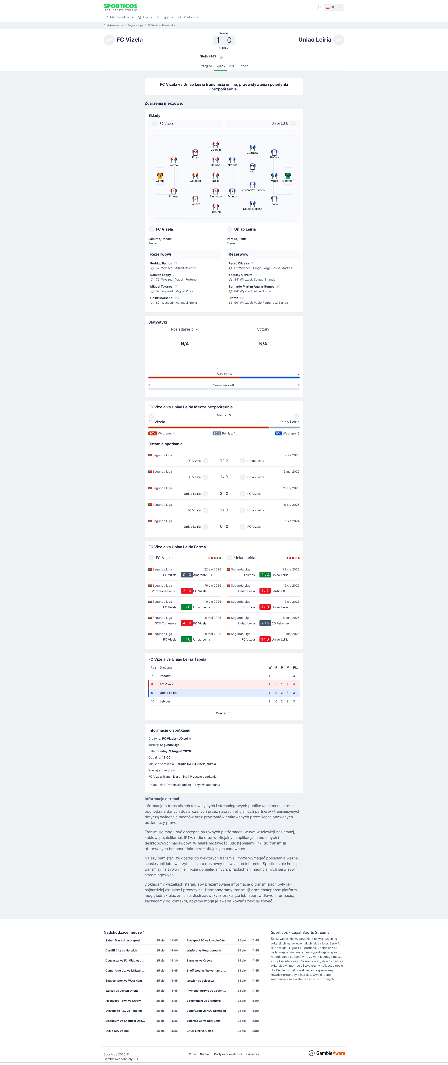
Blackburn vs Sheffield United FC (126, 1020)
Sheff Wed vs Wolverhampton (207, 970)
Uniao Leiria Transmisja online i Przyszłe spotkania (184, 785)
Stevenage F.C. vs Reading (123, 1010)
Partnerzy (252, 1054)
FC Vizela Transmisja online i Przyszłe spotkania (182, 776)
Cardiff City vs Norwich (121, 950)
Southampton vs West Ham (123, 980)
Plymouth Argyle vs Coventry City (208, 990)
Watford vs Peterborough (204, 950)
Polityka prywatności (228, 1054)
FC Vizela (156, 422)
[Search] (319, 7)
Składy (220, 66)
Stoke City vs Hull (117, 1031)
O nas (192, 1054)
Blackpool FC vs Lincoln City (206, 940)
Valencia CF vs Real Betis (203, 1020)
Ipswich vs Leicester (200, 980)
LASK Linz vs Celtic (200, 1031)
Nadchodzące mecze (123, 932)
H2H (232, 66)
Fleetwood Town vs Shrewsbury (126, 1000)
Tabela (243, 66)
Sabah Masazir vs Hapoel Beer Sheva (126, 940)
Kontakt (205, 1054)
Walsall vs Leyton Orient (121, 990)
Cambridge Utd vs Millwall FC (125, 970)
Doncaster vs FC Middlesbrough (126, 960)
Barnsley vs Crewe (199, 960)
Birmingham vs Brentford (204, 1000)
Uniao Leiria (289, 422)
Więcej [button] (221, 713)
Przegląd (206, 66)
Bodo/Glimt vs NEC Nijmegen (206, 1010)
